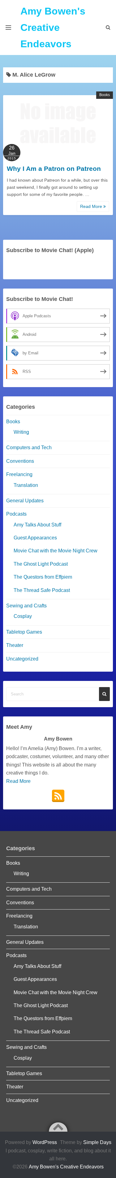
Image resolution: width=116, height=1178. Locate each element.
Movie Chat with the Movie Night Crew (55, 550)
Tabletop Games (24, 632)
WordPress (44, 1142)
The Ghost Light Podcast (41, 564)
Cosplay (23, 616)
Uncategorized (22, 658)
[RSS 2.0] (58, 796)
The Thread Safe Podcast (42, 590)
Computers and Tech (29, 447)
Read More (91, 206)
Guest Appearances (35, 537)
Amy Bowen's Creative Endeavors (52, 27)
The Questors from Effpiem (43, 577)
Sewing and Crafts (26, 605)
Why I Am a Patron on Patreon (54, 168)
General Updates (25, 500)
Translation (26, 485)
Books (104, 95)
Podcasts (16, 514)
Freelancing (19, 474)
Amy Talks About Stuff (37, 524)
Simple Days (97, 1142)
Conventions (20, 461)
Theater (14, 645)
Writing (21, 432)
